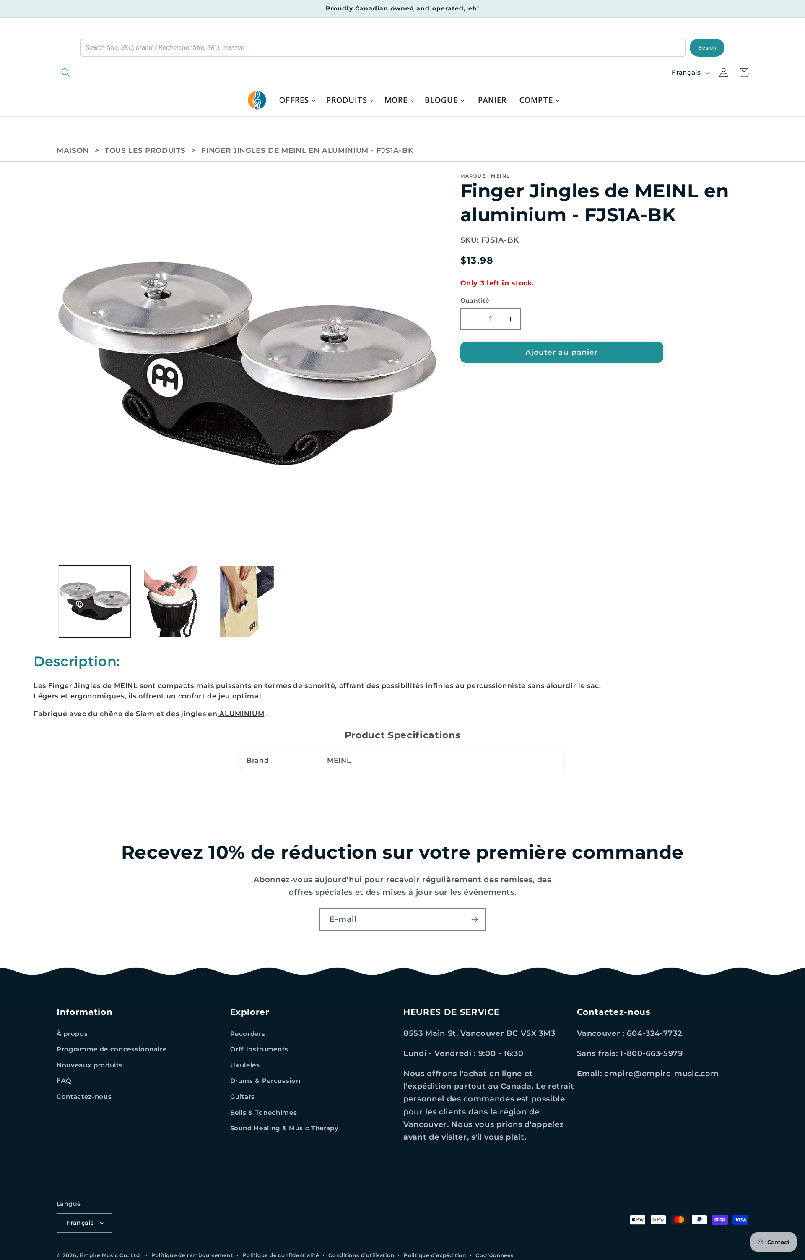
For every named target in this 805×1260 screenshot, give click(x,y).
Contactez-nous (84, 1097)
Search (707, 47)
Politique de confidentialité (280, 1255)
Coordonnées (494, 1255)
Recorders (247, 1034)
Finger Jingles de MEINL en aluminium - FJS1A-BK (307, 150)
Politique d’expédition (435, 1255)
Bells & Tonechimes (263, 1112)
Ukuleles (245, 1065)
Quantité (475, 300)
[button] (109, 73)
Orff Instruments (259, 1049)
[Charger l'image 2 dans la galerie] (171, 602)
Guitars (242, 1097)
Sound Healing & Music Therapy (284, 1128)
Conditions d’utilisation (361, 1255)
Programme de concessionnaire (111, 1049)
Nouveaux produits (89, 1065)
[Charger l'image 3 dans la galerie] (247, 602)
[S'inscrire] (475, 919)
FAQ (64, 1081)
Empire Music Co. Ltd (110, 1255)
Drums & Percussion (265, 1081)
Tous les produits (145, 150)
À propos (72, 1034)
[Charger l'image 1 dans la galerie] (95, 602)
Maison (73, 150)
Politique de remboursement (192, 1255)
